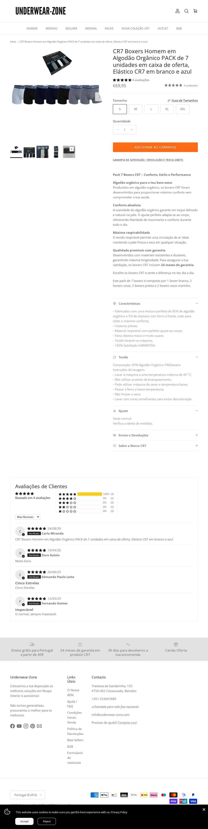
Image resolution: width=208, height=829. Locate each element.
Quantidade (122, 121)
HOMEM (32, 28)
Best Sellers (75, 740)
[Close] (204, 809)
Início (13, 41)
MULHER (71, 28)
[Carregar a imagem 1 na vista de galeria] (57, 95)
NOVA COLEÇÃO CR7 (136, 28)
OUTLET (163, 28)
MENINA (91, 28)
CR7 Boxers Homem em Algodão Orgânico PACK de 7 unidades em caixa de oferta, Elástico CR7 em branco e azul (83, 41)
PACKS (109, 28)
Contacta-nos (127, 722)
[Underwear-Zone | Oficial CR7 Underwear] (40, 11)
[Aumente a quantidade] (132, 129)
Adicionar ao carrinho (155, 147)
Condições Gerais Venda (74, 717)
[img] (37, 528)
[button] (122, 80)
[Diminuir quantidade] (116, 129)
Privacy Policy (119, 812)
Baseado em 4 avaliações (32, 498)
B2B (179, 28)
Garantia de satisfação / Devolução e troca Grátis (148, 159)
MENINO (51, 28)
